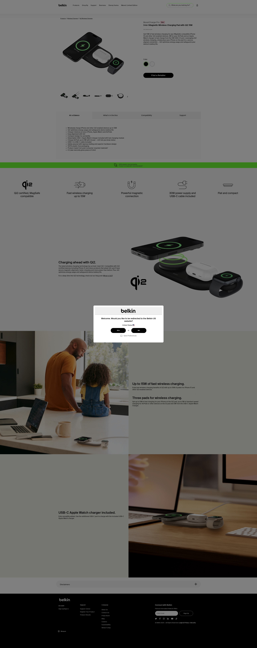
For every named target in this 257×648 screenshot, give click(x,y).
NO (139, 330)
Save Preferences (130, 336)
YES (118, 330)
